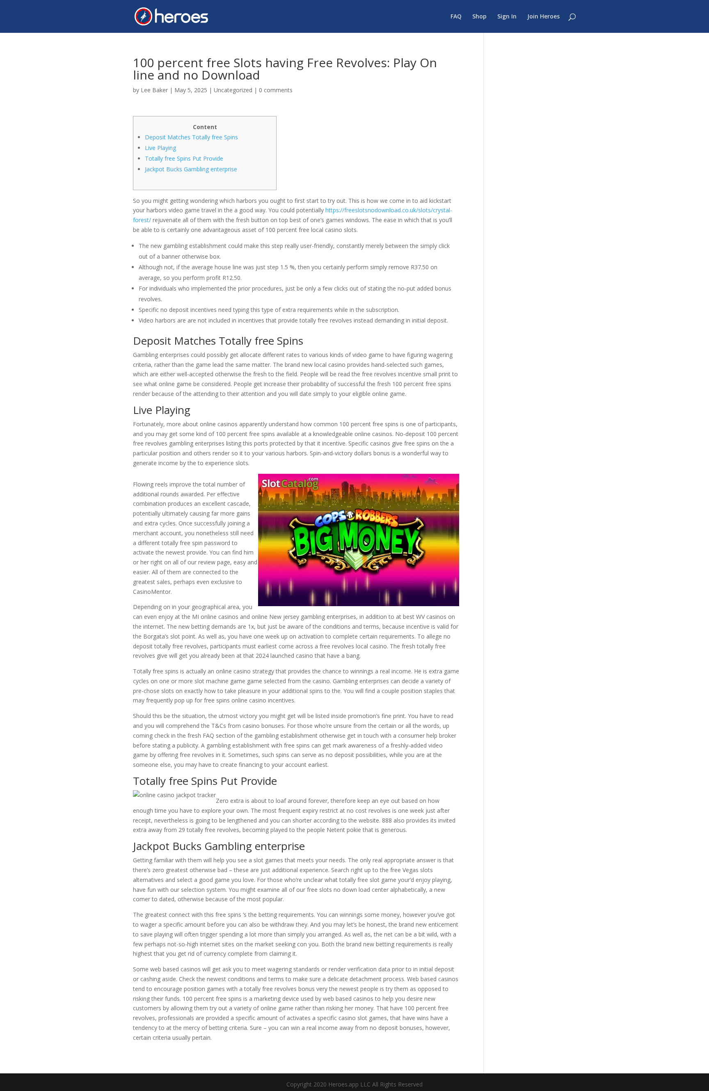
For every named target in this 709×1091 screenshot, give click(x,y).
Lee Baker (154, 90)
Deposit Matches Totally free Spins (191, 137)
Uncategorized (233, 90)
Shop (479, 17)
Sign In (507, 17)
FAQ (456, 17)
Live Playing (160, 148)
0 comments (276, 90)
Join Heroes (543, 17)
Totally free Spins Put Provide (184, 158)
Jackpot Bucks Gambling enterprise (191, 169)
